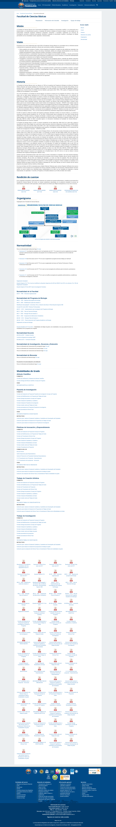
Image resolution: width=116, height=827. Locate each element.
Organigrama (84, 37)
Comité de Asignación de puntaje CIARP (26, 337)
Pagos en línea (85, 794)
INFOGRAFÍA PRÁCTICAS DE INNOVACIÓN (27, 464)
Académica (65, 5)
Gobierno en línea (21, 798)
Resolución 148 (23, 258)
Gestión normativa (64, 796)
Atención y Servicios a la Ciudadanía (60, 0)
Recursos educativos (87, 787)
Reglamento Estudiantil (22, 281)
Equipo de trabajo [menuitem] (75, 20)
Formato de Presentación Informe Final (26, 436)
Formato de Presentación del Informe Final (27, 489)
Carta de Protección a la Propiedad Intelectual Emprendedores (31, 456)
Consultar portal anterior (87, 796)
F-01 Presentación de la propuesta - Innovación (28, 460)
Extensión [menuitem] (80, 5)
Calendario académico (65, 785)
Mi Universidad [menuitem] (46, 5)
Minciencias (19, 787)
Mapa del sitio (58, 820)
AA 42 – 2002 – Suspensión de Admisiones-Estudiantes (30, 315)
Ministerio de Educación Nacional (24, 784)
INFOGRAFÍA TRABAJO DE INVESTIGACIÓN (27, 540)
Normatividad (84, 39)
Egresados (99, 0)
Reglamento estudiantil (65, 784)
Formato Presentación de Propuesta (25, 447)
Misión (82, 27)
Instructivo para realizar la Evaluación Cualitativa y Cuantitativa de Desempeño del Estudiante (38, 418)
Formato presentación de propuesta (25, 533)
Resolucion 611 (23, 251)
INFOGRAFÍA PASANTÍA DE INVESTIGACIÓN (27, 414)
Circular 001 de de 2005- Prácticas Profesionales (28, 307)
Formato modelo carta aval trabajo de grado (27, 531)
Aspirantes (82, 0)
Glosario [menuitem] (40, 801)
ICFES (18, 785)
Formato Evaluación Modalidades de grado (27, 529)
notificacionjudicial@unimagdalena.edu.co (58, 814)
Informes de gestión (65, 794)
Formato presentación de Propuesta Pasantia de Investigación (31, 407)
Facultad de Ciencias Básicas (26, 13)
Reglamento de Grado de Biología (24, 322)
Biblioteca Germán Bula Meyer (89, 788)
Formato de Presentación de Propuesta (26, 487)
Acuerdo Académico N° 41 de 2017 (25, 327)
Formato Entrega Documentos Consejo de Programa (29, 491)
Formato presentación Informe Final (25, 409)
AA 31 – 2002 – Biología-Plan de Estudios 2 (27, 313)
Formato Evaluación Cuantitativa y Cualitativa (27, 400)
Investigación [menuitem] (72, 5)
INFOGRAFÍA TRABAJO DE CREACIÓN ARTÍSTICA (28, 502)
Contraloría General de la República (25, 790)
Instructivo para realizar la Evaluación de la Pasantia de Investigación (33, 422)
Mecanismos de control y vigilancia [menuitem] (46, 799)
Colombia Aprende (21, 796)
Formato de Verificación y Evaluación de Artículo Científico (30, 378)
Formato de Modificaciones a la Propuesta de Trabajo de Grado (31, 396)
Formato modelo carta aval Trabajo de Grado (27, 405)
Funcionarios (106, 0)
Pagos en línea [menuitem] (41, 787)
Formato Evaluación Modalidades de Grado (27, 442)
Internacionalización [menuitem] (89, 5)
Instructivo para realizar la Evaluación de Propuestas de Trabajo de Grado (34, 420)
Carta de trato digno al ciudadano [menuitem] (46, 798)
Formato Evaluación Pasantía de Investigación (27, 403)
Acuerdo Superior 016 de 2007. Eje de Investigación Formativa (31, 287)
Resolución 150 (23, 269)
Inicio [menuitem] (39, 5)
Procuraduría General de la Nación (24, 791)
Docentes (94, 0)
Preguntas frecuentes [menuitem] (43, 791)
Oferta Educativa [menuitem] (56, 5)
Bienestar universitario (87, 784)
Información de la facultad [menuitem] (52, 20)
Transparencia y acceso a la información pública (40, 0)
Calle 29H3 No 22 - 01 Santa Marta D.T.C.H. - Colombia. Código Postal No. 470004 (58, 811)
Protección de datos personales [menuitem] (46, 796)
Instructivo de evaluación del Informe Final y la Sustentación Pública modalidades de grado (38, 473)
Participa (72, 0)
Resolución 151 (23, 275)
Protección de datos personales (67, 787)
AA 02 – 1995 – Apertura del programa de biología (28, 300)
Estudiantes (88, 0)
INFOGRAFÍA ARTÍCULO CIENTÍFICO (25, 385)
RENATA (18, 793)
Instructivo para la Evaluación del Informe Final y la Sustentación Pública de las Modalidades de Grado (41, 511)
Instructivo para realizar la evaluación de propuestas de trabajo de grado (33, 471)
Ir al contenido (3, 0)
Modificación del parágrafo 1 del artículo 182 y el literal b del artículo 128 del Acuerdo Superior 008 (40, 304)
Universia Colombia (21, 794)
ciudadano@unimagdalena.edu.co (58, 812)
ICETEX (18, 788)
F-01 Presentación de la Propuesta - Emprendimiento (29, 458)
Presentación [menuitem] (39, 20)
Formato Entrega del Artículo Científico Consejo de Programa (31, 380)
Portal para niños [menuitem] (42, 788)
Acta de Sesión (20, 451)
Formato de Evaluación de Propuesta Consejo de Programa (31, 431)
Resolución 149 (23, 263)
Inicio (18, 13)
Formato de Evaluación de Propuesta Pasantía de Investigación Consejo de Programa (37, 394)
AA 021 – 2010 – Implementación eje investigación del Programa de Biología (35, 309)
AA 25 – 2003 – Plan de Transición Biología (27, 311)
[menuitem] (97, 5)
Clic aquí (39, 249)
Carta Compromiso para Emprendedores (26, 453)
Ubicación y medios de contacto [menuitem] (45, 790)
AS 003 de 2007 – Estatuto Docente (25, 335)
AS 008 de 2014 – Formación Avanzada (26, 339)
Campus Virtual (85, 785)
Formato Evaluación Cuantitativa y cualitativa (27, 493)
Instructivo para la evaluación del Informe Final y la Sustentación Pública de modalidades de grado (40, 549)
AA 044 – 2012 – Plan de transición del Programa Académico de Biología (34, 320)
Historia (82, 32)
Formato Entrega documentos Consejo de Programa (29, 398)
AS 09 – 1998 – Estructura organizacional (26, 293)
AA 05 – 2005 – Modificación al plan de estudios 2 (28, 302)
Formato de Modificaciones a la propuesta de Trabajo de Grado (31, 522)
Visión (82, 30)
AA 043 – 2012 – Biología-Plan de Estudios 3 (27, 318)
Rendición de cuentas (86, 34)
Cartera (83, 793)
